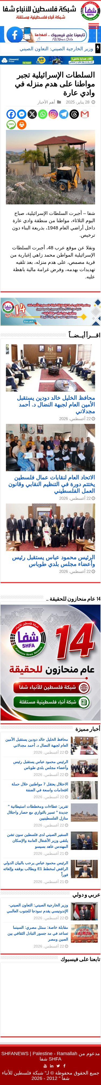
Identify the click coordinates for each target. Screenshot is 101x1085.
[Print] (21, 124)
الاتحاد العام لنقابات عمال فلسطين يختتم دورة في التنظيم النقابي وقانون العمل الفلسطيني (51, 484)
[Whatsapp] (42, 114)
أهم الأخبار (46, 102)
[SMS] (11, 124)
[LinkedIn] (52, 1066)
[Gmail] (84, 114)
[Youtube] (45, 1066)
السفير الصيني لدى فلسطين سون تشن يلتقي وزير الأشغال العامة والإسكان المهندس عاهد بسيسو (37, 840)
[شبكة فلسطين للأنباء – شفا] (50, 9)
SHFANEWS (15, 1053)
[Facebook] (11, 114)
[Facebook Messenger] (21, 114)
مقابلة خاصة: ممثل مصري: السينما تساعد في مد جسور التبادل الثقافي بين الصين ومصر (38, 933)
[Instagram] (53, 114)
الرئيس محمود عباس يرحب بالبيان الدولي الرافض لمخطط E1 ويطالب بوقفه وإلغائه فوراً (35, 869)
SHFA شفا (50, 1059)
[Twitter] (58, 1066)
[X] (32, 114)
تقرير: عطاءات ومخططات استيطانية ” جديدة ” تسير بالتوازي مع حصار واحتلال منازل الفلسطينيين (37, 812)
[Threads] (74, 114)
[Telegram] (63, 114)
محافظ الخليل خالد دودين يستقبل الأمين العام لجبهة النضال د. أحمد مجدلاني (56, 404)
